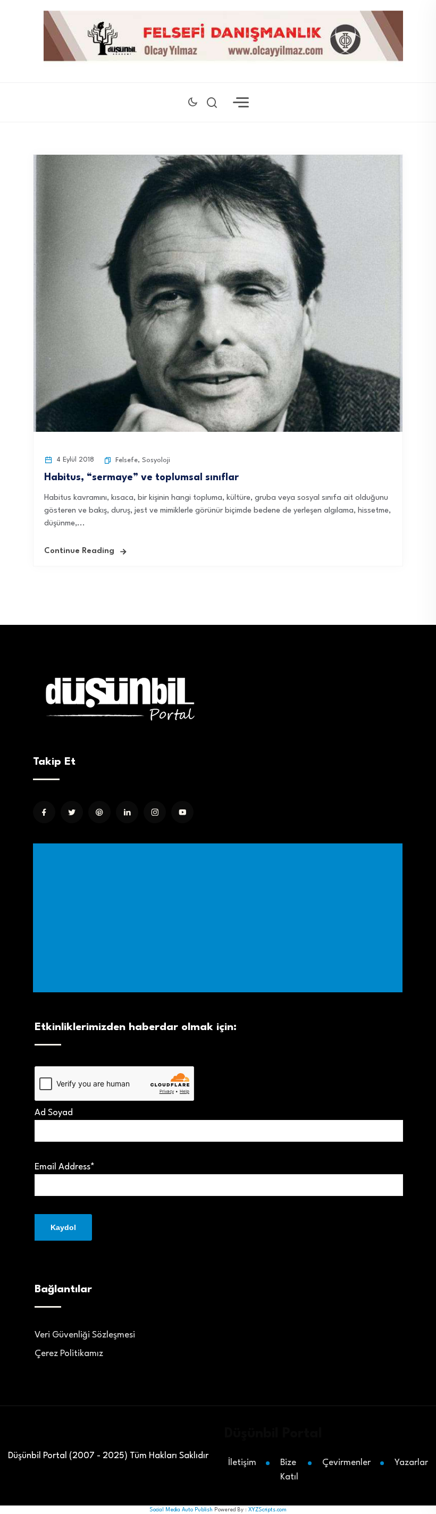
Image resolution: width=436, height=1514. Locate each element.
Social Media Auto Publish (181, 1509)
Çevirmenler (346, 1462)
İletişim (242, 1462)
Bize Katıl (289, 1470)
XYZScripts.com (267, 1509)
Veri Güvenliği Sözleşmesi (85, 1335)
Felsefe (126, 460)
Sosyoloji (156, 460)
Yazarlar (411, 1462)
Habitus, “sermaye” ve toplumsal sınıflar (141, 477)
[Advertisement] (220, 917)
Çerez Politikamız (69, 1353)
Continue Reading (79, 551)
